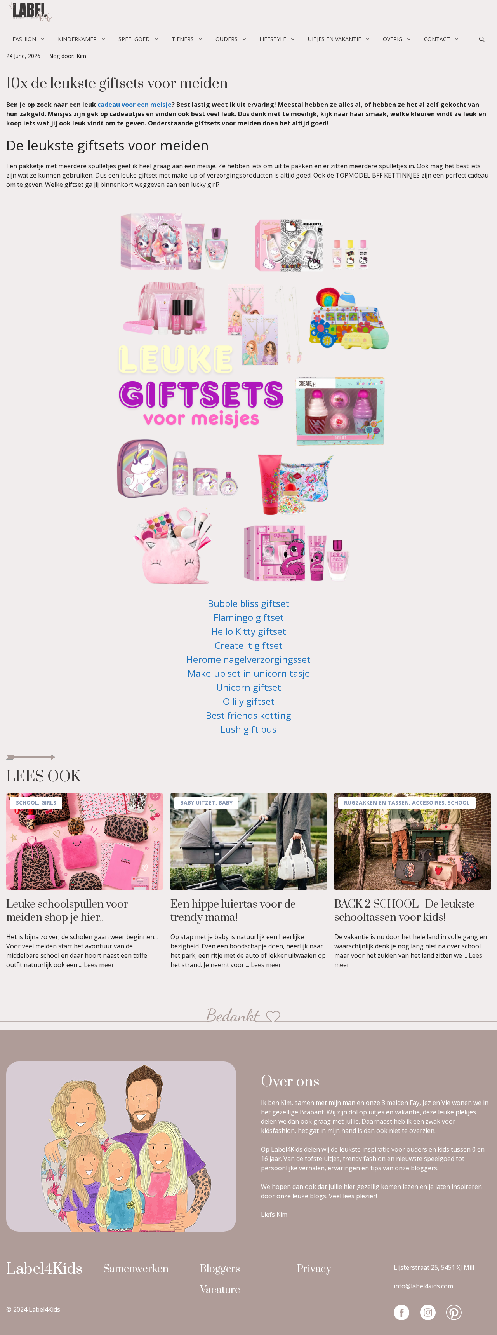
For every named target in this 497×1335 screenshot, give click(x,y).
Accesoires (428, 802)
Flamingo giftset (249, 617)
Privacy (314, 1269)
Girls (48, 802)
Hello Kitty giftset (248, 631)
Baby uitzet (197, 802)
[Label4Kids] (29, 13)
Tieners (183, 39)
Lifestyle (272, 39)
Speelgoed (134, 39)
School (27, 802)
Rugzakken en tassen (376, 802)
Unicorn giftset (248, 687)
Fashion (24, 39)
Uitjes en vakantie (334, 39)
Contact (437, 39)
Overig (392, 39)
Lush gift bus (248, 729)
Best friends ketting (248, 715)
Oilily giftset (249, 701)
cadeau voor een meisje (134, 104)
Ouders (226, 39)
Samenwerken (136, 1269)
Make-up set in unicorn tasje (249, 673)
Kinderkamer (77, 39)
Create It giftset (249, 645)
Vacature (220, 1290)
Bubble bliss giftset (248, 603)
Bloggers (220, 1269)
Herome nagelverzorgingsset (248, 659)
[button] (482, 39)
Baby (226, 802)
